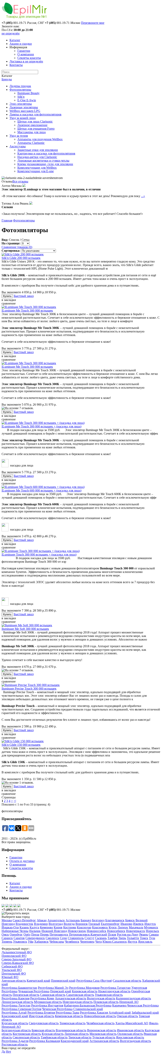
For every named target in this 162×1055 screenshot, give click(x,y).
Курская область (53, 1033)
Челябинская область (100, 1023)
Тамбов (112, 938)
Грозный (94, 924)
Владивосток (24, 924)
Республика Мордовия (84, 987)
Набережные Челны (15, 931)
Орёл (27, 934)
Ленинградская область (17, 1002)
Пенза (35, 934)
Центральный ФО (14, 973)
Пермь (44, 934)
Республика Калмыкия (44, 1041)
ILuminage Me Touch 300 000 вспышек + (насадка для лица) (41, 426)
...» (143, 196)
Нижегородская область (114, 991)
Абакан (42, 920)
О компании (25, 54)
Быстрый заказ (24, 296)
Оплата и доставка (22, 861)
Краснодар (84, 927)
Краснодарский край (75, 1041)
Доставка (26, 61)
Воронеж (81, 924)
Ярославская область (130, 1037)
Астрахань (73, 920)
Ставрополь (76, 938)
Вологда (69, 924)
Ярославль (145, 941)
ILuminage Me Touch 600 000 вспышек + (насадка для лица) (41, 490)
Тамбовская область (54, 1037)
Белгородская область (16, 1030)
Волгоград (56, 924)
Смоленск (52, 938)
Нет (8, 1051)
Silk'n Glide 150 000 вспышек (21, 744)
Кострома (69, 927)
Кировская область (84, 991)
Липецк (123, 927)
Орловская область (130, 1033)
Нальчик (35, 931)
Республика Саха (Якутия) (94, 980)
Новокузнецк (77, 931)
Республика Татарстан (115, 987)
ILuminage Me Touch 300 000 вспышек (27, 310)
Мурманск (151, 927)
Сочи (63, 938)
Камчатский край (38, 980)
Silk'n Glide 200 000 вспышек (21, 258)
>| (15, 801)
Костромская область (27, 1033)
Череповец (87, 941)
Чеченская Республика (57, 1009)
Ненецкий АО (128, 1002)
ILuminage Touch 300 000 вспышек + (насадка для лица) (39, 554)
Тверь (122, 938)
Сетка (25, 239)
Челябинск (72, 941)
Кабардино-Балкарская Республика (87, 1005)
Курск (113, 927)
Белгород (98, 920)
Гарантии (23, 50)
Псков (112, 934)
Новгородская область (78, 1002)
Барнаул (86, 920)
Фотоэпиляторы (24, 220)
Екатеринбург (110, 924)
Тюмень (7, 941)
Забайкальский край (145, 1012)
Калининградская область (133, 998)
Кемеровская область (69, 1016)
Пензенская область (26, 994)
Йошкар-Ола (10, 927)
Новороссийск (96, 931)
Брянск (130, 920)
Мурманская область (48, 1002)
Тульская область (103, 1037)
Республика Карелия (15, 998)
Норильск (152, 931)
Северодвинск (35, 938)
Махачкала (136, 927)
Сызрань (101, 938)
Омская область (127, 1016)
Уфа (30, 941)
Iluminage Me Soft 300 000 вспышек (25, 628)
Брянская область (43, 1030)
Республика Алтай (14, 1012)
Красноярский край (15, 1016)
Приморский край (63, 980)
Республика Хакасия (94, 1012)
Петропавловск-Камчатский (88, 934)
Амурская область (14, 980)
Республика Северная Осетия (21, 1009)
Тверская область (79, 1037)
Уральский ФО (12, 970)
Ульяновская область (109, 994)
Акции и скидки (20, 43)
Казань (24, 927)
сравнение (9, 303)
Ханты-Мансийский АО (131, 1023)
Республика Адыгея (15, 1041)
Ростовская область (15, 1044)
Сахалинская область (127, 980)
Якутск (132, 941)
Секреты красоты (29, 58)
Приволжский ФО (14, 955)
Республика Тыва (67, 1012)
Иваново (126, 924)
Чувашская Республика (33, 991)
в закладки (9, 300)
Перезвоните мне (92, 22)
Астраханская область (104, 1041)
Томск (144, 938)
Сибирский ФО (12, 966)
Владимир (41, 924)
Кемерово (46, 927)
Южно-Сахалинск (115, 941)
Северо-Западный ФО (16, 959)
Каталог (14, 40)
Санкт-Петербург (24, 920)
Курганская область (15, 1023)
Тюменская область (72, 1023)
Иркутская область (41, 1016)
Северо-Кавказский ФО (18, 963)
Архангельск (56, 920)
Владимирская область (71, 1030)
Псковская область (106, 1002)
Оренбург (16, 934)
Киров (58, 927)
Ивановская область (130, 1030)
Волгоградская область (135, 1041)
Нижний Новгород (54, 931)
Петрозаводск (59, 934)
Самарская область (52, 994)
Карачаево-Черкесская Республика (135, 1005)
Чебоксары (56, 941)
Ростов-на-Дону (127, 934)
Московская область (103, 1033)
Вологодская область (101, 998)
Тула (152, 938)
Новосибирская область (100, 1016)
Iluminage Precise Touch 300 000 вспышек (29, 688)
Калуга (34, 927)
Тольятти (133, 938)
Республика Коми (42, 998)
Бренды (7, 79)
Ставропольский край (88, 1009)
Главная (7, 220)
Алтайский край (120, 1012)
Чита (98, 941)
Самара (154, 934)
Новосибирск (116, 931)
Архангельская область (70, 998)
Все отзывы (20, 181)
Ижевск (138, 924)
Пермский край (60, 991)
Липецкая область (76, 1033)
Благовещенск (114, 920)
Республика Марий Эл (53, 987)
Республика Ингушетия (47, 1005)
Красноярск (100, 927)
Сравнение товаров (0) (17, 247)
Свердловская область (44, 1023)
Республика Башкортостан (19, 987)
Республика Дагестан (16, 1005)
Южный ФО (10, 977)
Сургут (89, 938)
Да (3, 1051)
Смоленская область (26, 1037)
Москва (7, 920)
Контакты (16, 65)
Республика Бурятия (41, 1012)
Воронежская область (101, 1030)
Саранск (7, 938)
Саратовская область (80, 994)
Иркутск (150, 924)
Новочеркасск (135, 931)
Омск (5, 934)
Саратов (19, 938)
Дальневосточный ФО (17, 952)
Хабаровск (41, 941)
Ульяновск (20, 941)
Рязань (143, 934)
